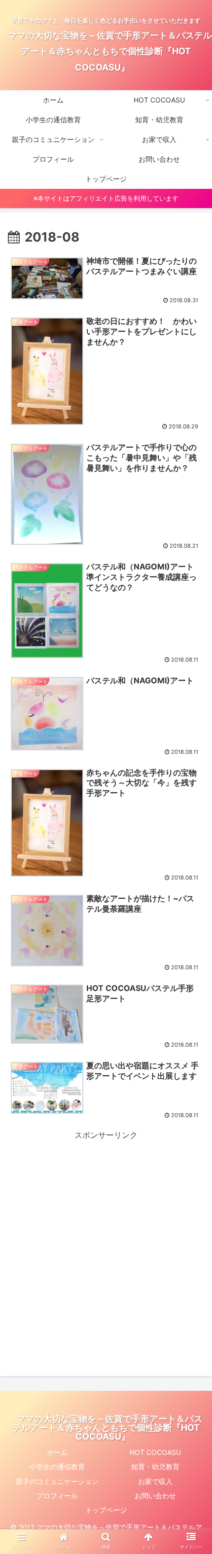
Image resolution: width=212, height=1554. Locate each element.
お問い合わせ (155, 1495)
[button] (191, 1089)
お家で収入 (155, 1481)
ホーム (57, 1452)
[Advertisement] (106, 1248)
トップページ (106, 1510)
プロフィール (57, 1495)
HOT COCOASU (155, 1452)
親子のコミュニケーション (57, 1481)
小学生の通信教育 (57, 1466)
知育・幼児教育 (155, 1466)
